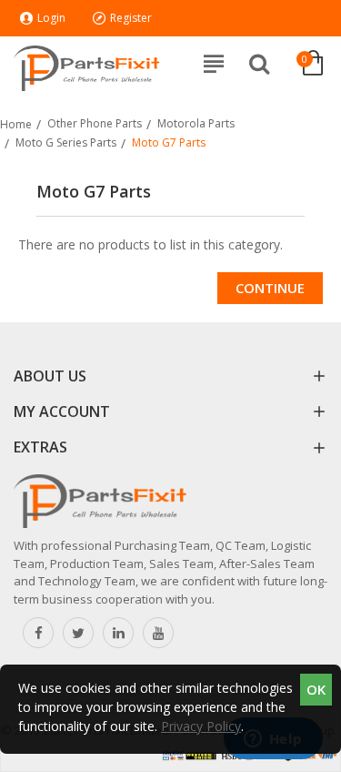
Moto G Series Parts (65, 142)
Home (16, 124)
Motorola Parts (196, 123)
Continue (270, 288)
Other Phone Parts (94, 123)
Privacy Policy (201, 726)
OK (316, 689)
